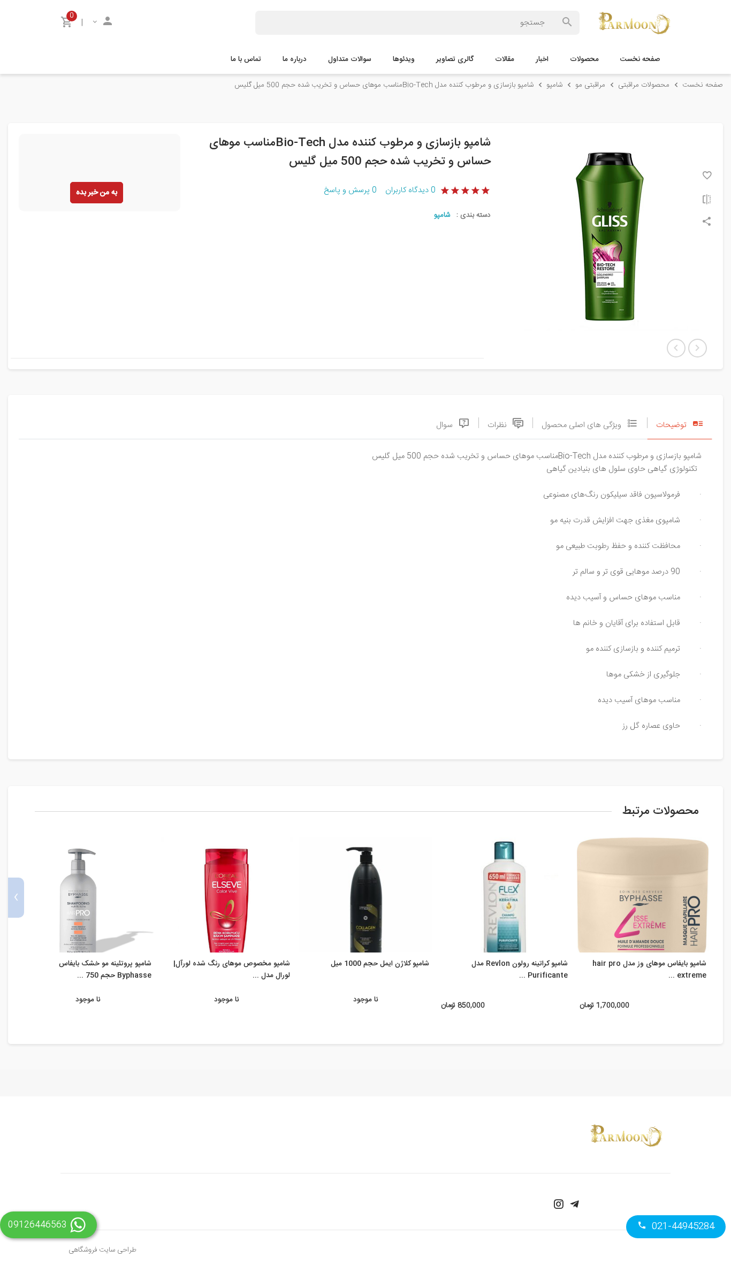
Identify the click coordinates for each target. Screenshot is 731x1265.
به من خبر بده (96, 192)
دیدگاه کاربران (410, 190)
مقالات (504, 59)
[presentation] (715, 898)
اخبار (542, 59)
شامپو (442, 215)
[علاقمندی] (707, 175)
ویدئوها (404, 59)
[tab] (679, 422)
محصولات (584, 59)
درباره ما (295, 59)
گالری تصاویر (455, 59)
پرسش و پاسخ (350, 190)
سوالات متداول (349, 59)
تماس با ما (246, 59)
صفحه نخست (640, 59)
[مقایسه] (707, 199)
